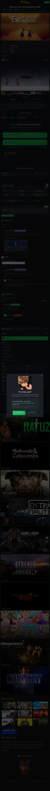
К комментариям (32, 413)
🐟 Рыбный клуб (19, 412)
